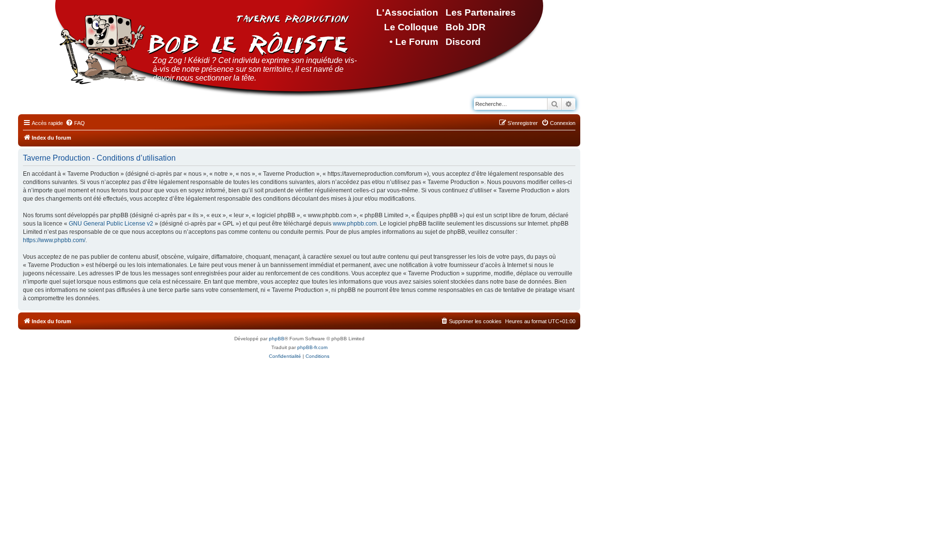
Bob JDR (466, 27)
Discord (463, 42)
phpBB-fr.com (312, 347)
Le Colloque (411, 27)
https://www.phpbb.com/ (54, 240)
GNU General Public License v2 (111, 223)
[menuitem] (75, 123)
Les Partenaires (481, 12)
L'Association (407, 12)
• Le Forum (413, 42)
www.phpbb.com (355, 223)
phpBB (277, 338)
